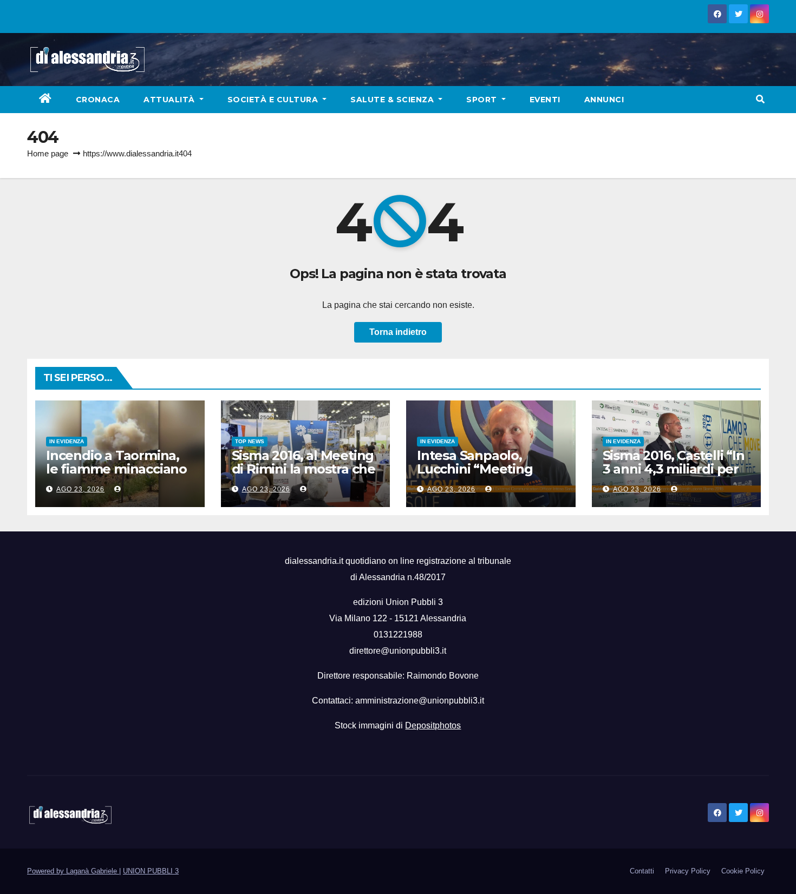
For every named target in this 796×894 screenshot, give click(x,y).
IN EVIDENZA (66, 441)
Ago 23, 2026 (80, 489)
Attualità (170, 99)
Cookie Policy (743, 871)
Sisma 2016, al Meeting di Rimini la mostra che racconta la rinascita (303, 469)
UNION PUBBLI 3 (151, 871)
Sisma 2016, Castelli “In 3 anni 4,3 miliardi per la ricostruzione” (674, 469)
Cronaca (98, 99)
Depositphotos (433, 725)
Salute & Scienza (393, 99)
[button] (760, 99)
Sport (482, 99)
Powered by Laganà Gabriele (73, 871)
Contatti (642, 871)
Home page (47, 153)
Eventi (545, 99)
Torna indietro (398, 332)
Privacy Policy (687, 871)
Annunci (604, 99)
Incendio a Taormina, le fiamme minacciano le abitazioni (116, 469)
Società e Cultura (274, 99)
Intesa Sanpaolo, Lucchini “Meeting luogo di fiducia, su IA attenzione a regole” (484, 476)
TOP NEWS (249, 441)
